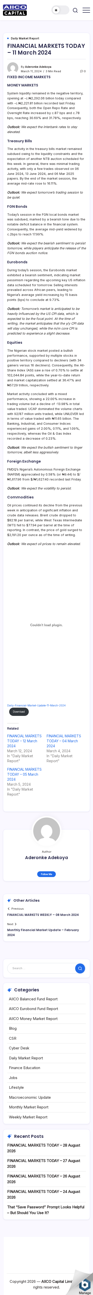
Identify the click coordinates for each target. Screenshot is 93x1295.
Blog (13, 1028)
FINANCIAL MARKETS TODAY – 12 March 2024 (24, 741)
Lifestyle (16, 1087)
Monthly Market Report (28, 1107)
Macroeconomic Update (30, 1097)
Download (19, 711)
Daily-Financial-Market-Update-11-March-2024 (36, 705)
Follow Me (46, 874)
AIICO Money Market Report (33, 1018)
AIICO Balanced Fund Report (33, 999)
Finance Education (24, 1067)
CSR (12, 1038)
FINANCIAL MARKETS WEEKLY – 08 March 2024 (43, 915)
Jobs (13, 1077)
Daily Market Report (26, 1058)
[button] (60, 9)
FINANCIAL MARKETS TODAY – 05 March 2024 (24, 774)
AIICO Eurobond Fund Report (33, 1008)
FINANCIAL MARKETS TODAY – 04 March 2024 (64, 741)
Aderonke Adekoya (38, 66)
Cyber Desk (19, 1048)
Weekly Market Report (28, 1117)
